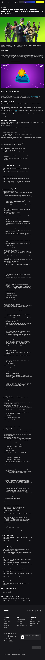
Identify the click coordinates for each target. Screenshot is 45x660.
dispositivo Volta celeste (15, 60)
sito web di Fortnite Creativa (37, 143)
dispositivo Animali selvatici (33, 96)
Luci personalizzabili (15, 110)
